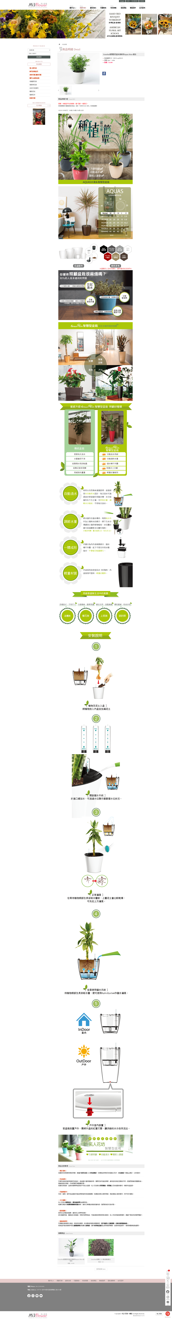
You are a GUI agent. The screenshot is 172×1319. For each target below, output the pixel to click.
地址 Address (32, 1289)
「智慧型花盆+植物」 (84, 106)
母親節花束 (33, 81)
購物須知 (168, 1288)
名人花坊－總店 (38, 5)
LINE (128, 1)
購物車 (168, 1273)
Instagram (122, 1)
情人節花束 (33, 68)
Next (169, 24)
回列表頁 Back (100, 1269)
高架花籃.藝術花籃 (35, 75)
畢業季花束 (33, 85)
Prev (2, 24)
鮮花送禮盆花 (34, 71)
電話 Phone (31, 1286)
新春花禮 (32, 98)
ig (33, 1295)
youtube (41, 1295)
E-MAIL (142, 1)
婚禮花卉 (32, 95)
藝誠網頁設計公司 (138, 1315)
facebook (104, 73)
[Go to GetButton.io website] (168, 1317)
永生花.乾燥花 (34, 88)
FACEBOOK (135, 1)
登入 (168, 1281)
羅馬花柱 (32, 91)
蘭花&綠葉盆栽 (34, 78)
